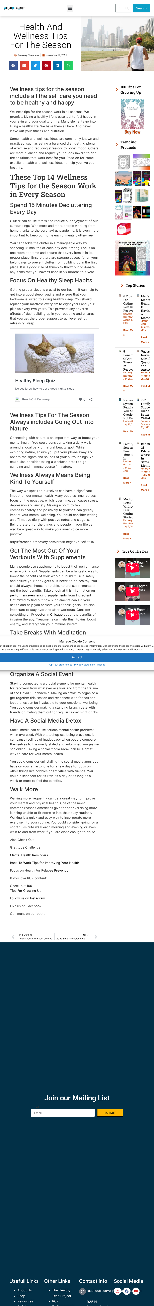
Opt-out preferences (60, 664)
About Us (24, 1290)
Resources (25, 1301)
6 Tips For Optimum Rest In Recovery (130, 303)
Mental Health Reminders (29, 855)
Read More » (130, 431)
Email (35, 1107)
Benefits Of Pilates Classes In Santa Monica (146, 455)
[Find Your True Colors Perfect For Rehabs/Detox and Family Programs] (132, 274)
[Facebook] (126, 1291)
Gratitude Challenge (25, 847)
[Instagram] (117, 1291)
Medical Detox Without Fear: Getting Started (129, 508)
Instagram (37, 898)
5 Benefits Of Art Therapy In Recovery (130, 360)
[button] (70, 8)
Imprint (101, 664)
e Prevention (60, 870)
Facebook (33, 906)
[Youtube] (136, 1291)
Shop (21, 1296)
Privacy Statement (84, 664)
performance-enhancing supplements (38, 595)
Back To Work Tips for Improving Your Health (44, 863)
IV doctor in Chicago (46, 614)
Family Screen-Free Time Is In (128, 451)
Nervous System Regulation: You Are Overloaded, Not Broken (131, 409)
